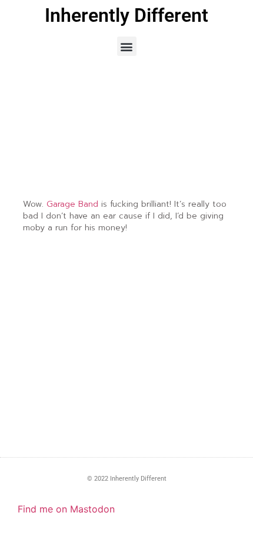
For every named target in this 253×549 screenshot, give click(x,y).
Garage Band (72, 204)
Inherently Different (126, 15)
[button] (127, 46)
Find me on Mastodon (66, 509)
